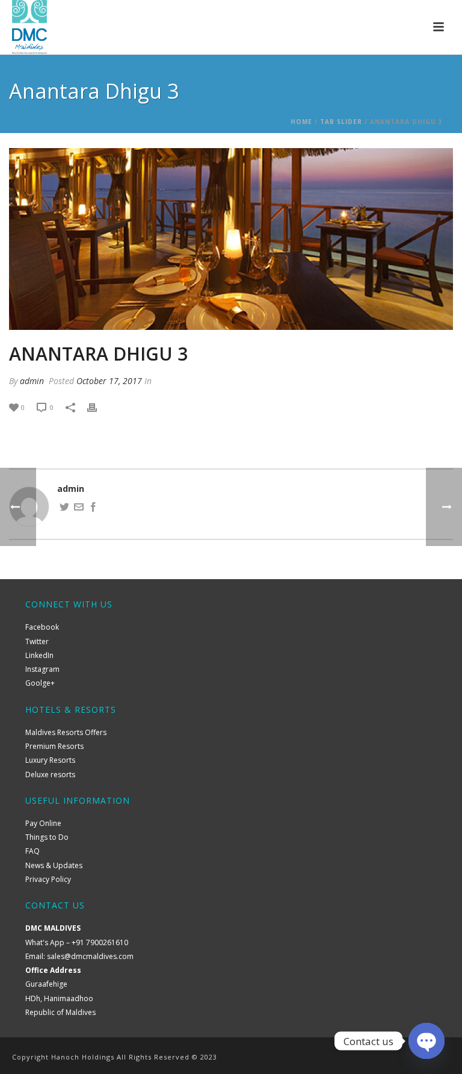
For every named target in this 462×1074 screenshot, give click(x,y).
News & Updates (53, 865)
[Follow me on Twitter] (64, 508)
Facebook (42, 627)
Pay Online (43, 823)
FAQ (32, 851)
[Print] (98, 407)
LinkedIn (39, 655)
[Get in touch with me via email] (79, 508)
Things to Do (47, 837)
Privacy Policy (48, 879)
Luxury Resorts (50, 760)
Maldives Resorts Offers (65, 732)
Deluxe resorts (50, 774)
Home (301, 121)
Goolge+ (40, 683)
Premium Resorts (54, 746)
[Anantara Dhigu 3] (231, 239)
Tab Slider (341, 121)
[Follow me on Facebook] (93, 508)
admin (32, 380)
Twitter (37, 641)
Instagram (42, 669)
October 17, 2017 (109, 380)
